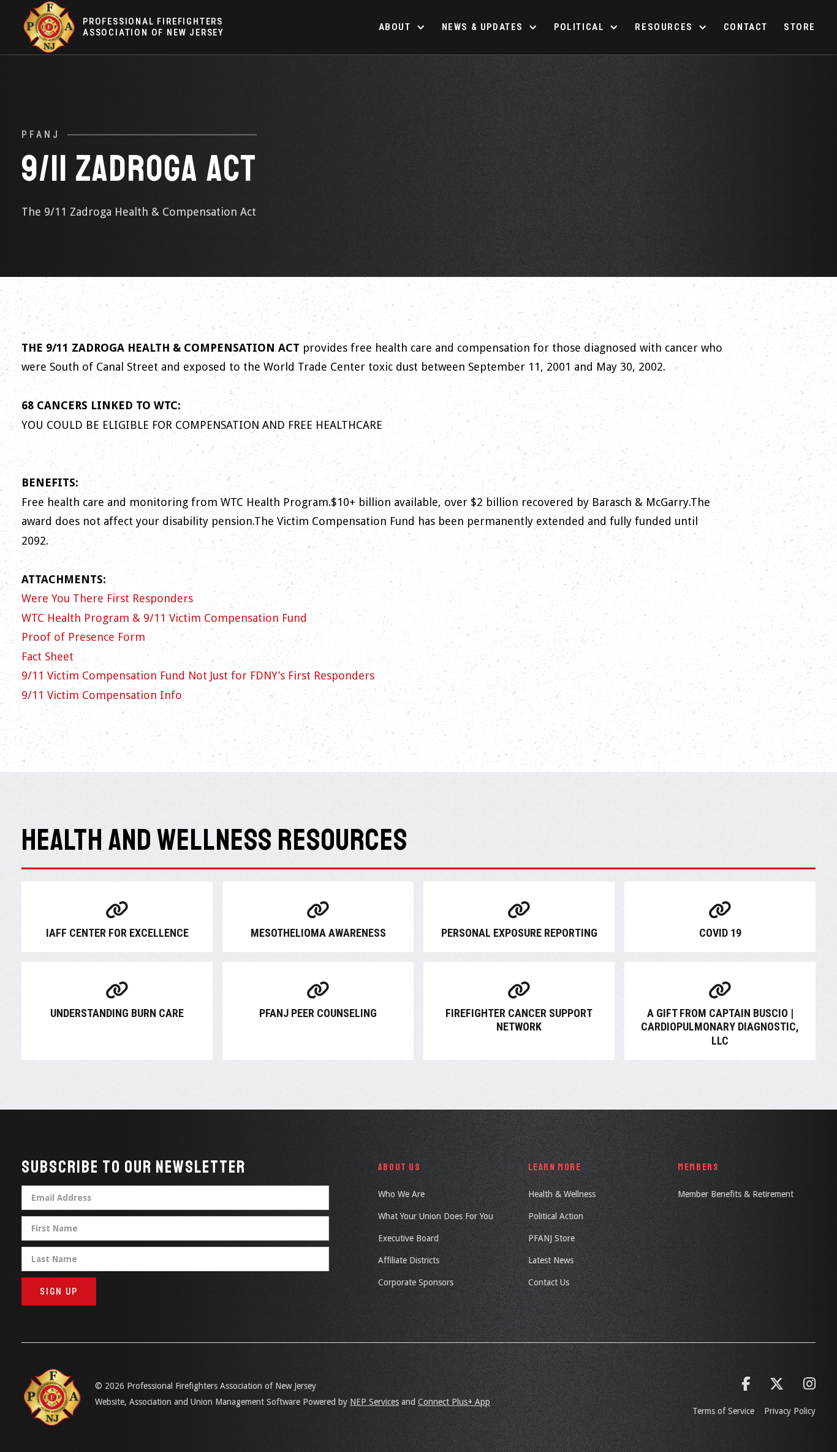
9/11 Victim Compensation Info (101, 695)
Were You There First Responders (107, 598)
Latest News (551, 1260)
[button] (402, 27)
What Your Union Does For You (435, 1216)
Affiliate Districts (408, 1260)
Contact (746, 26)
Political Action (555, 1216)
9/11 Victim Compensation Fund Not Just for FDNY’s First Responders (197, 675)
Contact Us (548, 1282)
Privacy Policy (790, 1411)
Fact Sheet (47, 656)
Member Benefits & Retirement (735, 1194)
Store (800, 26)
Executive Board (408, 1238)
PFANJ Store (551, 1238)
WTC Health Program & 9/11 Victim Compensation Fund (164, 617)
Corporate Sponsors (415, 1282)
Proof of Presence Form (83, 636)
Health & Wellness (562, 1194)
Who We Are (401, 1194)
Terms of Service (723, 1411)
